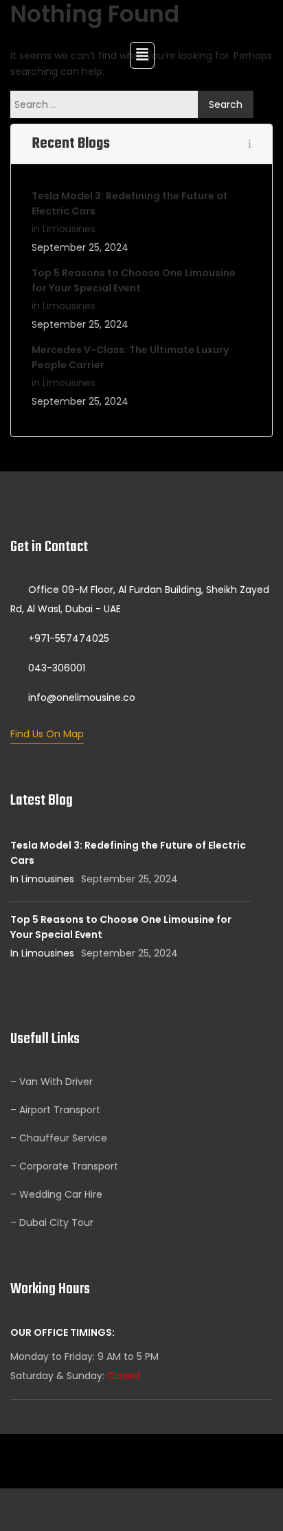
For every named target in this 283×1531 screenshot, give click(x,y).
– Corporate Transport (64, 1166)
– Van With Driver (51, 1081)
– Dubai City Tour (51, 1222)
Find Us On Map (47, 734)
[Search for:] (107, 104)
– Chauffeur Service (58, 1138)
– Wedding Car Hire (56, 1194)
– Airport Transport (55, 1110)
